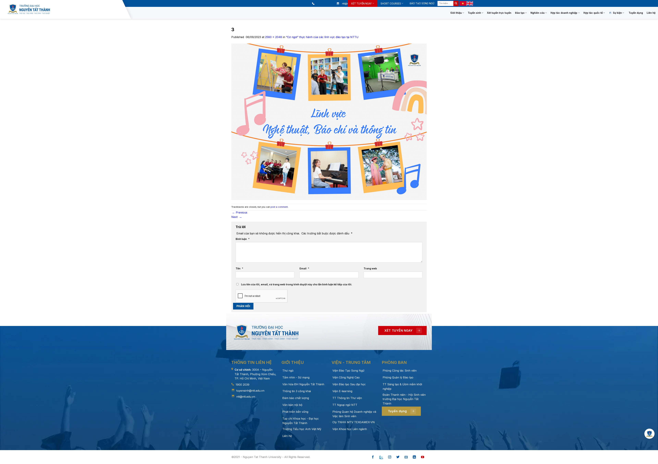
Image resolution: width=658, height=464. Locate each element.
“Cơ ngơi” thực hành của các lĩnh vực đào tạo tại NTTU (322, 37)
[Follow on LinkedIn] (414, 457)
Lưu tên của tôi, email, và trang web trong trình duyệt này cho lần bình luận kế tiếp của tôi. (296, 284)
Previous (239, 212)
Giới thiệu (456, 12)
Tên (239, 268)
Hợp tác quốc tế (593, 12)
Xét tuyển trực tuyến (499, 12)
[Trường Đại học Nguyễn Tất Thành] (64, 9)
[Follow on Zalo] (381, 457)
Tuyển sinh (474, 12)
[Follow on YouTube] (422, 457)
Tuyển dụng (636, 12)
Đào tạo (520, 12)
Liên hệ (651, 12)
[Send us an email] (406, 457)
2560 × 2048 (273, 37)
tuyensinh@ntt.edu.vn (250, 390)
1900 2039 (242, 384)
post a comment (279, 207)
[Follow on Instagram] (389, 457)
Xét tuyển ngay (361, 3)
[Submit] (456, 3)
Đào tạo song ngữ (422, 3)
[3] (329, 121)
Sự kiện (617, 12)
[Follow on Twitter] (397, 457)
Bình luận (242, 238)
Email (304, 268)
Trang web (370, 268)
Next (236, 217)
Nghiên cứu (538, 12)
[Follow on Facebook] (372, 457)
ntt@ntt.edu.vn (245, 396)
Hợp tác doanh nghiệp (564, 12)
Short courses (391, 3)
